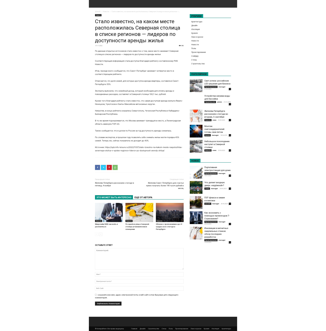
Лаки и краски (197, 37)
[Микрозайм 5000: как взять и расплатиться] (109, 212)
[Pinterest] (109, 167)
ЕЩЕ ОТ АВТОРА (143, 197)
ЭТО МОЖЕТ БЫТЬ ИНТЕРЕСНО (114, 197)
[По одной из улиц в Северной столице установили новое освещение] (139, 212)
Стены (194, 60)
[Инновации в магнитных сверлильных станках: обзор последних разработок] (196, 233)
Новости (106, 11)
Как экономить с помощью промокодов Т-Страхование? (217, 215)
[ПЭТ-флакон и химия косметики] (196, 202)
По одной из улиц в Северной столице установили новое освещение (137, 226)
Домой (97, 11)
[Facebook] (97, 167)
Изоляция (195, 29)
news (214, 120)
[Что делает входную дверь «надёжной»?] (196, 187)
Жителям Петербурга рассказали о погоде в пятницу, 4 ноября (114, 184)
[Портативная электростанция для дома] (196, 172)
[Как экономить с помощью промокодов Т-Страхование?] (196, 217)
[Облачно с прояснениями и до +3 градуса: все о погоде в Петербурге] (170, 212)
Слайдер (195, 56)
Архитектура (196, 21)
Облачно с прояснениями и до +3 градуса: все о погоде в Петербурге (169, 226)
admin (219, 102)
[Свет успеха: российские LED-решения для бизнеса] (196, 85)
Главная (134, 329)
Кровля (194, 33)
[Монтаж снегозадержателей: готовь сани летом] (196, 131)
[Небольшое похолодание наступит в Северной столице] (196, 146)
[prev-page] (96, 234)
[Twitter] (103, 167)
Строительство (198, 63)
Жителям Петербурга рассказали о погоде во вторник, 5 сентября (216, 114)
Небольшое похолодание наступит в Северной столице (216, 144)
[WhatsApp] (115, 167)
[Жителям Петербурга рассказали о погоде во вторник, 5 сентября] (196, 116)
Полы (193, 48)
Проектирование (198, 52)
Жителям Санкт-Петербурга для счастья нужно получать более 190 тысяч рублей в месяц (165, 185)
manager (222, 87)
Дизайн (194, 25)
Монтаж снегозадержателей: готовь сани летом (214, 129)
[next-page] (100, 234)
